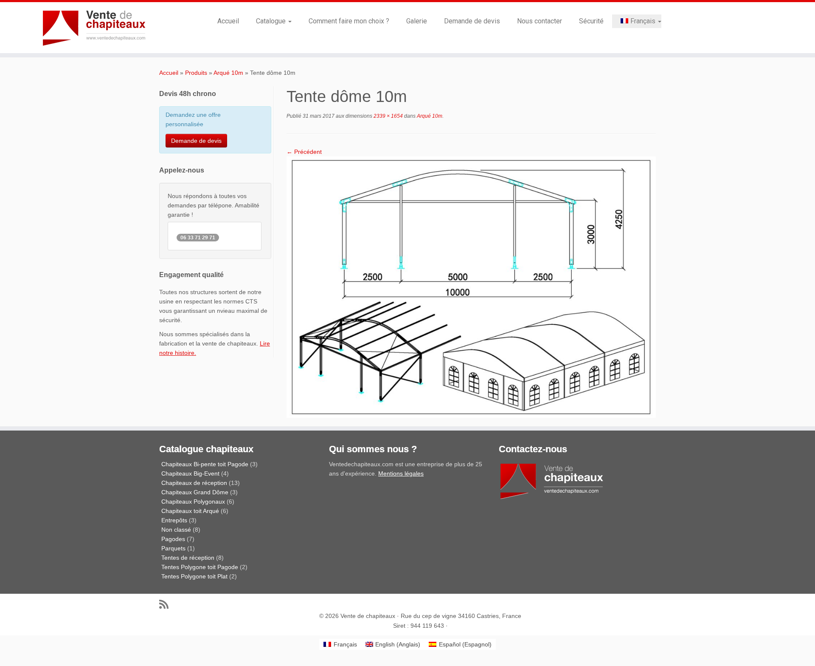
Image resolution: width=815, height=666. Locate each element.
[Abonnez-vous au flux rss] (166, 604)
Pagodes (173, 539)
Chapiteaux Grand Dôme (194, 492)
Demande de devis (472, 21)
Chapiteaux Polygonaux (193, 501)
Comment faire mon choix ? (349, 21)
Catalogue (271, 21)
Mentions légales (401, 473)
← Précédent (304, 151)
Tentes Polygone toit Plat (194, 576)
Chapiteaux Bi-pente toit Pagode (204, 464)
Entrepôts (174, 520)
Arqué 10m (228, 72)
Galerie (416, 21)
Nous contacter (539, 21)
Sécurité (591, 21)
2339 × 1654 (387, 116)
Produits (196, 72)
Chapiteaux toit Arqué (190, 510)
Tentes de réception (187, 557)
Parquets (173, 548)
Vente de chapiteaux (367, 615)
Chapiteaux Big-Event (190, 473)
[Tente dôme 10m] (471, 286)
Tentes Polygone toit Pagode (199, 567)
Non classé (176, 529)
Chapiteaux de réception (194, 482)
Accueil (228, 21)
